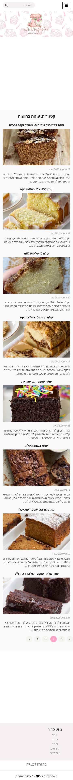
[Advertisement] (36, 73)
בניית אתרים (23, 776)
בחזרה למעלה (36, 764)
